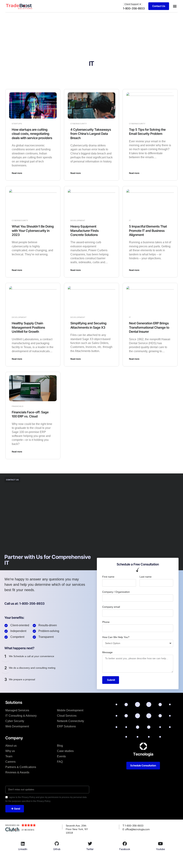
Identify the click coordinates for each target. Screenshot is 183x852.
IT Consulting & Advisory (21, 715)
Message (107, 652)
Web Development (17, 726)
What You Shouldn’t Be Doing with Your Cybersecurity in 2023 (33, 231)
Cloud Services (66, 715)
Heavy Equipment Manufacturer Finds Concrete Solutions (84, 231)
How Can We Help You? (115, 637)
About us (11, 745)
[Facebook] (125, 843)
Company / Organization (116, 591)
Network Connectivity (70, 721)
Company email (111, 606)
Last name (146, 576)
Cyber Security (14, 721)
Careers (10, 761)
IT (130, 220)
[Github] (57, 843)
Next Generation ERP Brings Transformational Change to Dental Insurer (149, 327)
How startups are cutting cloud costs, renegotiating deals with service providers (32, 134)
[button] (175, 6)
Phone (106, 622)
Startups (17, 124)
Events (61, 756)
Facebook (124, 849)
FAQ (60, 761)
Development (77, 220)
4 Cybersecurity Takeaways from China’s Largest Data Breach (90, 134)
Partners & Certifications (20, 767)
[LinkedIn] (23, 843)
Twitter (90, 849)
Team (8, 756)
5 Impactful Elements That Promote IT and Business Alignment (148, 231)
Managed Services (17, 710)
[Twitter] (90, 843)
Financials (17, 406)
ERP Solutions (66, 726)
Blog (60, 745)
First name (108, 576)
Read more (17, 173)
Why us (10, 750)
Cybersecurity (78, 124)
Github (56, 849)
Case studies (65, 750)
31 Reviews (27, 829)
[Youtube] (160, 843)
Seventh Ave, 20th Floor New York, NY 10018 (77, 829)
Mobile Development (70, 710)
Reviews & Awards (17, 772)
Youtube (160, 849)
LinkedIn (22, 849)
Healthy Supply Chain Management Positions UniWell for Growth (28, 327)
